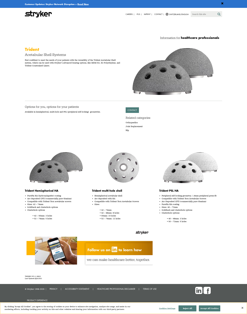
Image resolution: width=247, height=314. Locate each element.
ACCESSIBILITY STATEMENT (77, 289)
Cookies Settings (167, 308)
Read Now (83, 4)
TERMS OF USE (150, 289)
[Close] (242, 308)
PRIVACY (53, 289)
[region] (123, 308)
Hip (127, 130)
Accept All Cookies (209, 308)
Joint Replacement (134, 126)
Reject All (187, 308)
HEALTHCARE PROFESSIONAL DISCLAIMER (116, 289)
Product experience (37, 300)
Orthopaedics (132, 122)
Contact (132, 110)
